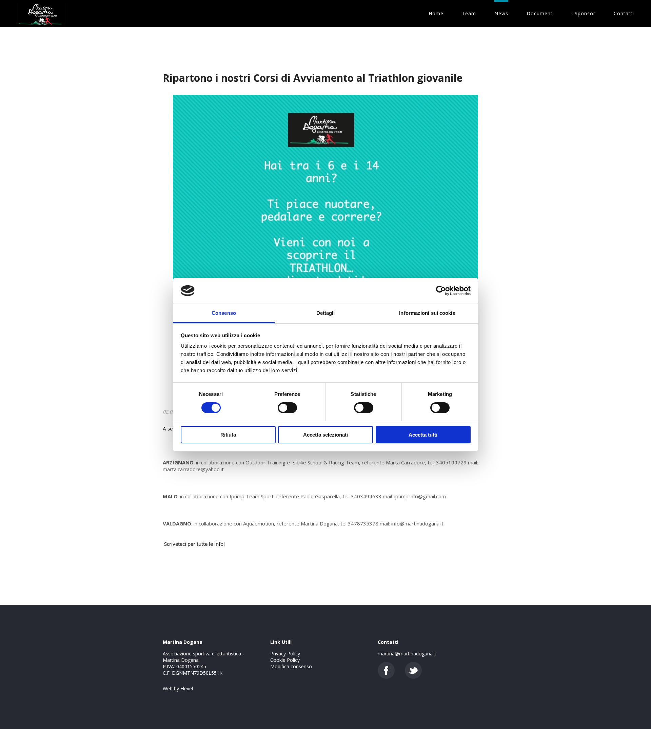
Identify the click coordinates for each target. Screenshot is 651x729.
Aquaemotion (258, 523)
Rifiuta (228, 435)
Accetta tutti (423, 435)
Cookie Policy (285, 660)
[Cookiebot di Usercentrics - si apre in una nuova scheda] (441, 291)
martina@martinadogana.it (407, 653)
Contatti (624, 13)
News (501, 13)
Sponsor (585, 13)
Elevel (186, 688)
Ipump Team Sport (252, 496)
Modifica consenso (291, 666)
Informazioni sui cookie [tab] (427, 313)
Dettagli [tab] (325, 313)
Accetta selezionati (325, 435)
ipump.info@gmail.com (420, 496)
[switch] (287, 407)
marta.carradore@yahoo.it (193, 469)
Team (469, 13)
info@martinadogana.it (417, 523)
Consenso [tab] (224, 313)
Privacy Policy (285, 653)
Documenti (540, 13)
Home (436, 13)
